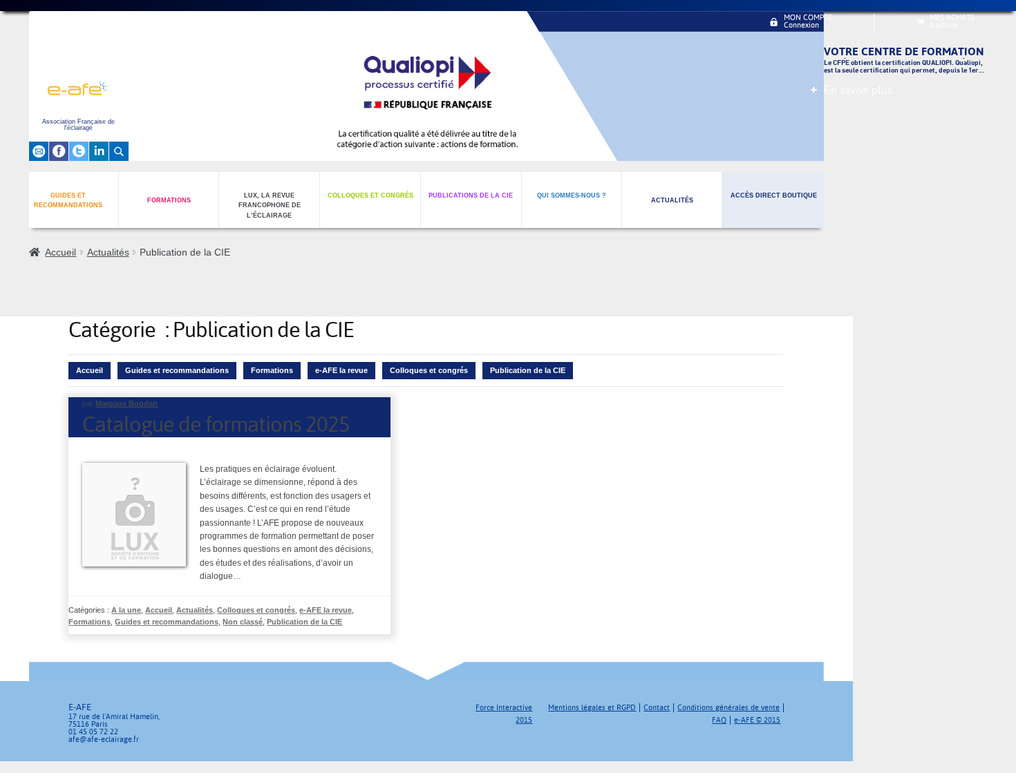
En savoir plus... (862, 90)
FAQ (719, 720)
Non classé (243, 622)
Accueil (60, 252)
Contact (656, 707)
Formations (169, 200)
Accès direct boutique (774, 195)
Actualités (672, 200)
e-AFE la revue (341, 370)
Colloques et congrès (370, 195)
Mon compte (808, 17)
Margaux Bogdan (126, 403)
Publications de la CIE (471, 195)
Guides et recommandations (68, 200)
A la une (126, 610)
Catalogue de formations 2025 (216, 424)
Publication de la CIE (527, 370)
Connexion (801, 25)
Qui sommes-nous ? (571, 195)
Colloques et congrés (429, 370)
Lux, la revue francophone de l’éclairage (269, 205)
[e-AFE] (79, 90)
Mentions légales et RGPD (592, 707)
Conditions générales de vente (728, 707)
